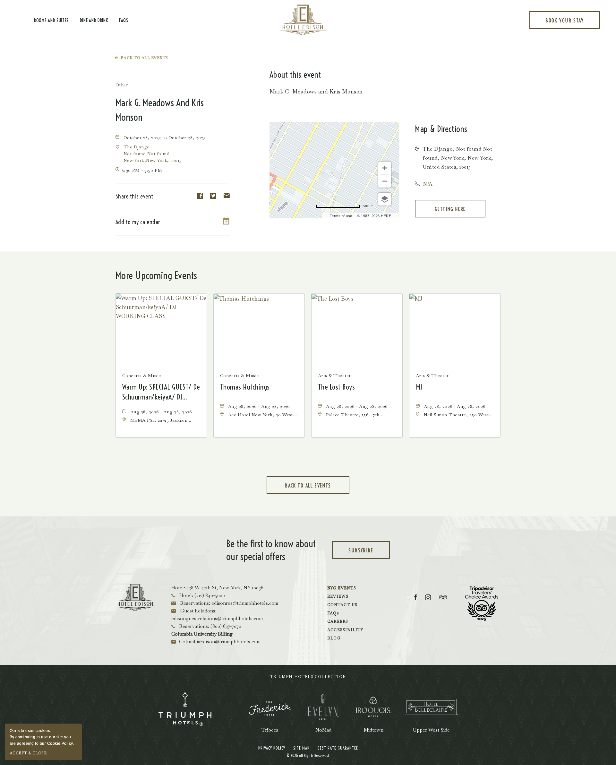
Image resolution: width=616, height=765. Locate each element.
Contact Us (342, 604)
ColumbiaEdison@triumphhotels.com (220, 641)
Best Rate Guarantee (338, 748)
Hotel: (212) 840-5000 (201, 595)
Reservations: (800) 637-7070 (209, 626)
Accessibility (345, 629)
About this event (295, 74)
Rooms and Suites (51, 20)
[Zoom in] (384, 168)
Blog (333, 638)
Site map (301, 748)
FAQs (123, 20)
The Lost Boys (336, 386)
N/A (427, 183)
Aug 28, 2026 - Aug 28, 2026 (161, 412)
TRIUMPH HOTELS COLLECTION (308, 676)
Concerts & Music (141, 375)
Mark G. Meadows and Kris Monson (160, 110)
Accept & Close (28, 753)
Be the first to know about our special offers (271, 550)
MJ (419, 386)
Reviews (337, 596)
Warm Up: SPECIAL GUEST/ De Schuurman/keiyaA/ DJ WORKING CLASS (161, 392)
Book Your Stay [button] (564, 23)
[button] (153, 153)
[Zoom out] (384, 181)
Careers (337, 621)
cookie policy (60, 743)
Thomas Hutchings (245, 386)
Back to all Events (144, 57)
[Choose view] (384, 199)
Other (122, 85)
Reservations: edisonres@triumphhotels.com (228, 603)
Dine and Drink (94, 20)
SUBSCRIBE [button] (368, 553)
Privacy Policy (271, 748)
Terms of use (341, 216)
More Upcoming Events (156, 275)
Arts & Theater (334, 375)
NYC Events (341, 588)
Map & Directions (441, 129)
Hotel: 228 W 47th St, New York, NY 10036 (217, 588)
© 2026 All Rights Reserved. (308, 755)
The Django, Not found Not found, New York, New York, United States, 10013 (458, 157)
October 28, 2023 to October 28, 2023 (165, 137)
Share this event (134, 196)
